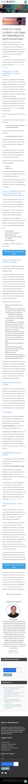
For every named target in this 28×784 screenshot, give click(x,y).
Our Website (11, 653)
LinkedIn (17, 653)
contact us (14, 108)
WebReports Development (7, 746)
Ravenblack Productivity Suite (15, 499)
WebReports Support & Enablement (9, 748)
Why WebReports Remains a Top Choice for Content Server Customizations (14, 688)
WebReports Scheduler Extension (9, 744)
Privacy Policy (4, 781)
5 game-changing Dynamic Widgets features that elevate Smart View (13, 701)
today (6, 586)
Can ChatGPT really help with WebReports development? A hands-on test (13, 706)
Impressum (14, 781)
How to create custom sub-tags (14, 253)
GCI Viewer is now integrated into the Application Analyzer (14, 693)
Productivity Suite (6, 742)
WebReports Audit (6, 749)
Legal (9, 781)
